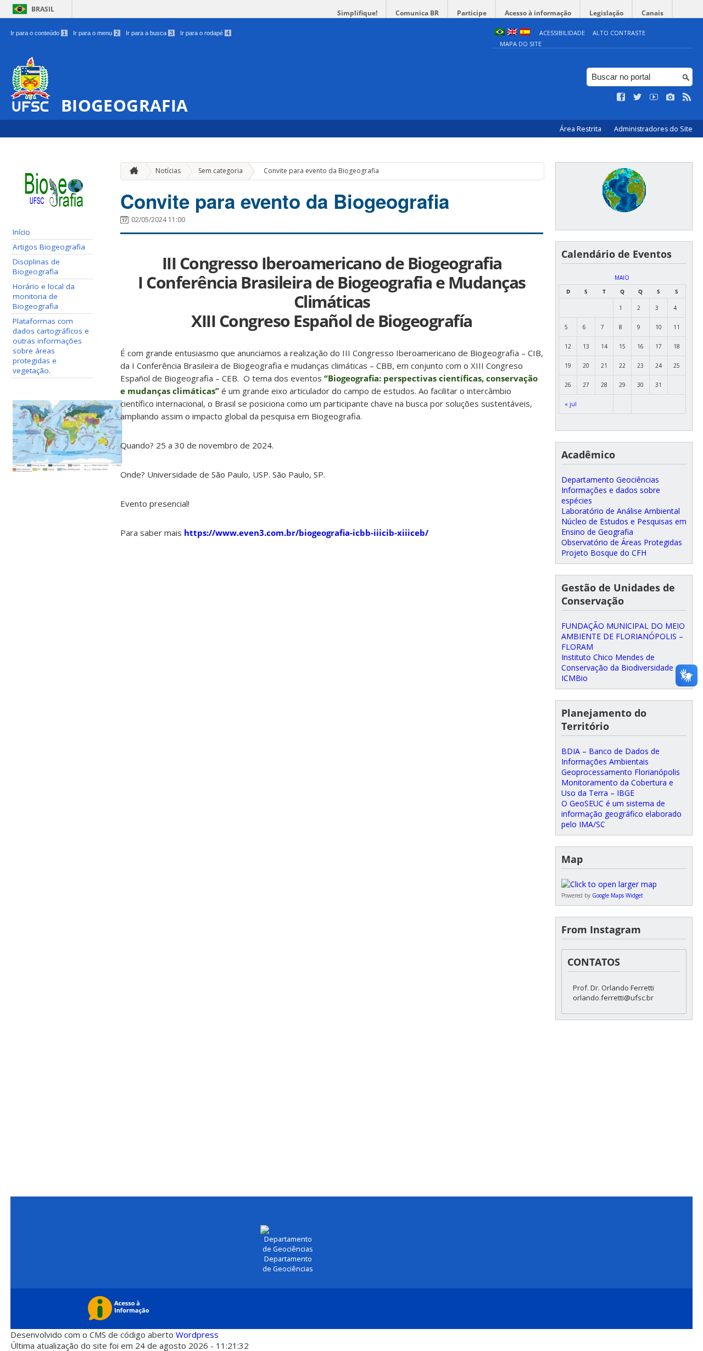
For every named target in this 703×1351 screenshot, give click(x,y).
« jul (571, 404)
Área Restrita (581, 129)
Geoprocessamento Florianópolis (620, 772)
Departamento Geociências (610, 479)
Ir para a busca (149, 33)
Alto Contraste (619, 33)
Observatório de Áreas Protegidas (621, 542)
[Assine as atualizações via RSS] (687, 97)
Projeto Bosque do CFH (603, 552)
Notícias (168, 170)
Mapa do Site (521, 44)
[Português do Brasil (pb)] (500, 33)
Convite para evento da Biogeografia (321, 170)
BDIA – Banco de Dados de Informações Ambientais (610, 756)
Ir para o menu (96, 33)
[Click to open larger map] (609, 884)
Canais (652, 13)
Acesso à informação (538, 13)
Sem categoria (220, 170)
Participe (472, 13)
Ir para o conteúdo (38, 33)
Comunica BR (417, 13)
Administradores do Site (653, 129)
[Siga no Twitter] (637, 97)
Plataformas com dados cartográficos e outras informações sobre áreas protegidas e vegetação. (51, 345)
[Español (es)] (525, 33)
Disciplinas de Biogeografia (36, 266)
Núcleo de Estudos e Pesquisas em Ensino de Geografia (624, 526)
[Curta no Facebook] (621, 97)
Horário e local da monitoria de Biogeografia (44, 296)
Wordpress (197, 1334)
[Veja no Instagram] (670, 97)
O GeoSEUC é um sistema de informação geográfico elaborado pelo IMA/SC (621, 813)
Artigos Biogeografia (49, 247)
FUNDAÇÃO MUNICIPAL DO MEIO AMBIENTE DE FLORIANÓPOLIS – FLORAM (623, 636)
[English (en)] (512, 33)
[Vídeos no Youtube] (654, 97)
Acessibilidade (562, 33)
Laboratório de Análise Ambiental (620, 511)
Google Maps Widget (617, 895)
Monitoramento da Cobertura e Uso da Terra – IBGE (617, 787)
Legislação (606, 13)
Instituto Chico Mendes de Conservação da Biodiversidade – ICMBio (620, 667)
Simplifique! (357, 13)
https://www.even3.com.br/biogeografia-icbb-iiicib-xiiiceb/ (306, 532)
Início (21, 232)
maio (622, 277)
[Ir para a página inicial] (131, 171)
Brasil (42, 9)
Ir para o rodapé (205, 33)
